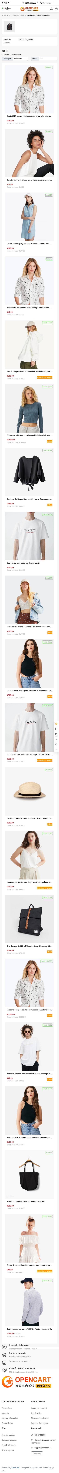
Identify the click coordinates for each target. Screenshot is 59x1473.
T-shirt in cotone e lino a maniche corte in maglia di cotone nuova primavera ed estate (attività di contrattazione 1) (29, 818)
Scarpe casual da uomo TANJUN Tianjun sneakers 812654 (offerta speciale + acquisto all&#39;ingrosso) (29, 1329)
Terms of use (7, 1408)
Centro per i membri (39, 1408)
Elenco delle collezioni (40, 1418)
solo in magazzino (26, 39)
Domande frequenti (9, 1440)
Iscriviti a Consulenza (39, 1423)
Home (4, 15)
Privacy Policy (7, 1423)
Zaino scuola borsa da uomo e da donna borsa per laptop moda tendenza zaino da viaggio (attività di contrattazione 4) (29, 627)
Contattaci (37, 1454)
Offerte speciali (8, 1450)
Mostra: (35, 59)
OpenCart (15, 1468)
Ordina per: (7, 59)
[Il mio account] (51, 9)
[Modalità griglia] (3, 51)
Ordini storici (36, 1413)
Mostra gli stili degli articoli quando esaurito (25, 1201)
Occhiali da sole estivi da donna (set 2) (23, 563)
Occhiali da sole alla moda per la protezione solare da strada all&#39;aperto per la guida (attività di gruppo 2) (29, 754)
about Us (5, 1413)
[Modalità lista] (7, 51)
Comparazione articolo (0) (11, 54)
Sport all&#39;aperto (16, 15)
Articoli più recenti (9, 1445)
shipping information (10, 1418)
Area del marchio (8, 1435)
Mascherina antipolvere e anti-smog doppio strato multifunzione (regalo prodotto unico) (29, 308)
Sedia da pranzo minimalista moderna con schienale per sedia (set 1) (29, 1137)
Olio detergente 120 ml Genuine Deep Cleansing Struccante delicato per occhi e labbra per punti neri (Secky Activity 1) (29, 946)
